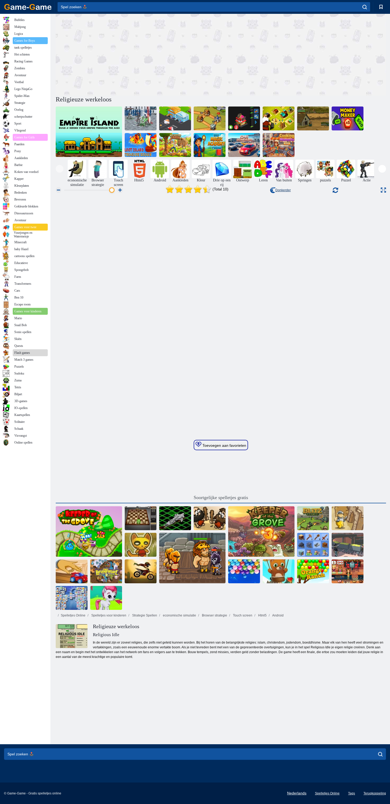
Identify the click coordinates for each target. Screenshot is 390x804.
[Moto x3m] (141, 571)
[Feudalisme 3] (141, 118)
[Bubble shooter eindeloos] (278, 571)
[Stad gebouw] (278, 118)
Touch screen (242, 615)
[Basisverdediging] (313, 118)
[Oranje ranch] (313, 571)
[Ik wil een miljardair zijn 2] (244, 118)
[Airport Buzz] (175, 118)
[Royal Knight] (210, 118)
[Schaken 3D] (141, 518)
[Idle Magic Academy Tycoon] (210, 145)
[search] (364, 7)
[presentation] (59, 169)
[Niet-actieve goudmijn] (347, 545)
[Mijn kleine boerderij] (175, 145)
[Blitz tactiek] (313, 518)
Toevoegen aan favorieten (223, 445)
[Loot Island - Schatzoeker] (141, 145)
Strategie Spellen (144, 615)
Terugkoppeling (374, 793)
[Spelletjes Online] (28, 7)
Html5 (262, 615)
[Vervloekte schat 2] (106, 571)
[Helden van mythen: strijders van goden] (192, 558)
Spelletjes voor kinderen (108, 615)
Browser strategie (214, 615)
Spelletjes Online (73, 615)
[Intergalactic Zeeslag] (175, 518)
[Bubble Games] (106, 598)
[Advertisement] (138, 54)
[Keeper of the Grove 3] (261, 531)
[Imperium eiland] (89, 132)
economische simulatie (179, 615)
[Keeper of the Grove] (89, 531)
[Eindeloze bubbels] (244, 571)
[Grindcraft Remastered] (313, 545)
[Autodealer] (244, 145)
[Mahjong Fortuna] (72, 598)
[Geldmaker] (347, 118)
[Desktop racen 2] (72, 571)
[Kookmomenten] (278, 145)
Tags (351, 793)
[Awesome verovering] (210, 518)
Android (278, 615)
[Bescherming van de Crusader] (347, 518)
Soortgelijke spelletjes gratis (221, 497)
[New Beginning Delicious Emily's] (347, 571)
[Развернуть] (383, 190)
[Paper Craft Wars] (141, 545)
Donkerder (283, 190)
